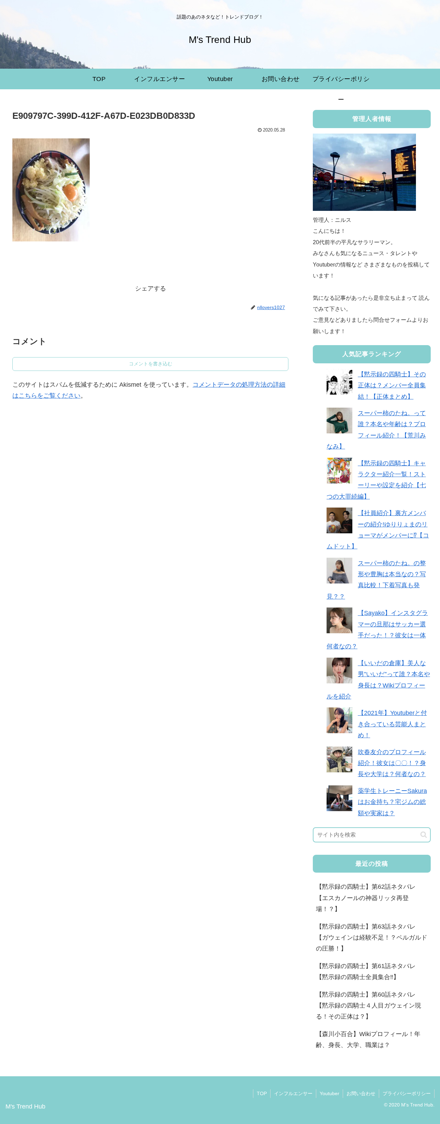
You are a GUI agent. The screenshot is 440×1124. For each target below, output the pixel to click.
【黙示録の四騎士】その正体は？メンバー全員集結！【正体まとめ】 (392, 385)
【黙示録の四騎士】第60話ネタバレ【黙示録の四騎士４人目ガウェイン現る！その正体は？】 (368, 1005)
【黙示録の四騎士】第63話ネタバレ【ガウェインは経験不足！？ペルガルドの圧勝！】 (371, 937)
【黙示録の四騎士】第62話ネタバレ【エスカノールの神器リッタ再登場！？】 (366, 897)
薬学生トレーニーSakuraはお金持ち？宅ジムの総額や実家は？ (392, 802)
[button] (424, 835)
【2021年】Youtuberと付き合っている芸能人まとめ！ (392, 724)
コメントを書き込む (150, 363)
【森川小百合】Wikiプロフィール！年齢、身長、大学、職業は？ (368, 1039)
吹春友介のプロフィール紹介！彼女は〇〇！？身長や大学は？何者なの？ (392, 763)
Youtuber (329, 1093)
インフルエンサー (293, 1093)
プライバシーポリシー (407, 1093)
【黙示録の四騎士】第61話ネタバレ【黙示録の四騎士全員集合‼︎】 (366, 971)
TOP (262, 1093)
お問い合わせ (360, 1093)
